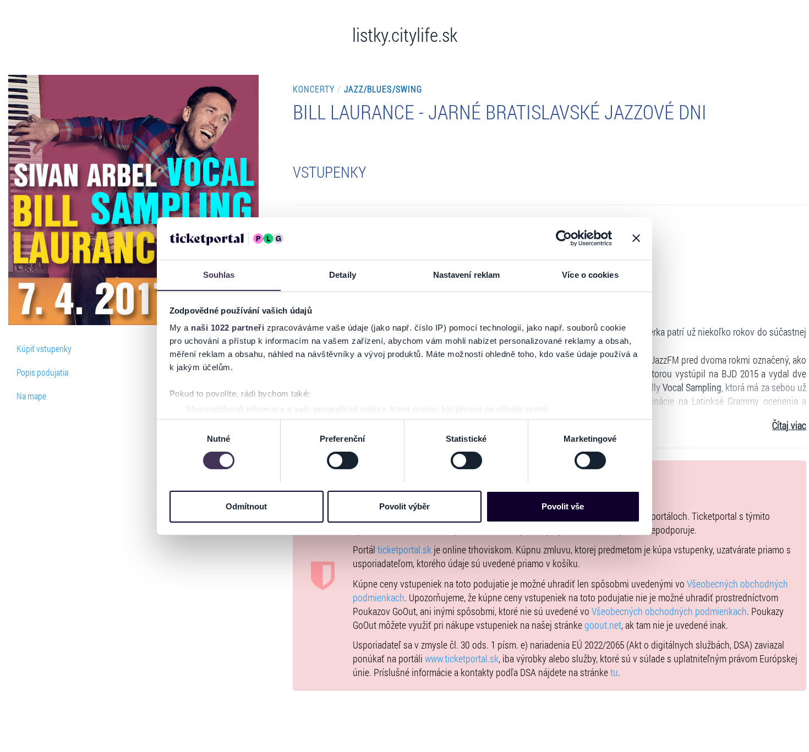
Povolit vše (563, 506)
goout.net (602, 625)
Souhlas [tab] (219, 274)
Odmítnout (246, 506)
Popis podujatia (42, 372)
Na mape (31, 396)
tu (614, 672)
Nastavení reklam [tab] (466, 274)
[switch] (342, 460)
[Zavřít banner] (636, 238)
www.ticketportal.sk (462, 658)
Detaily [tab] (342, 274)
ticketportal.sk (404, 550)
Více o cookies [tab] (590, 274)
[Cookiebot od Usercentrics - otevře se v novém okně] (564, 238)
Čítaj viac (789, 425)
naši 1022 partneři (227, 327)
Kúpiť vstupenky (44, 348)
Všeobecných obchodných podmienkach (669, 611)
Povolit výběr (404, 506)
